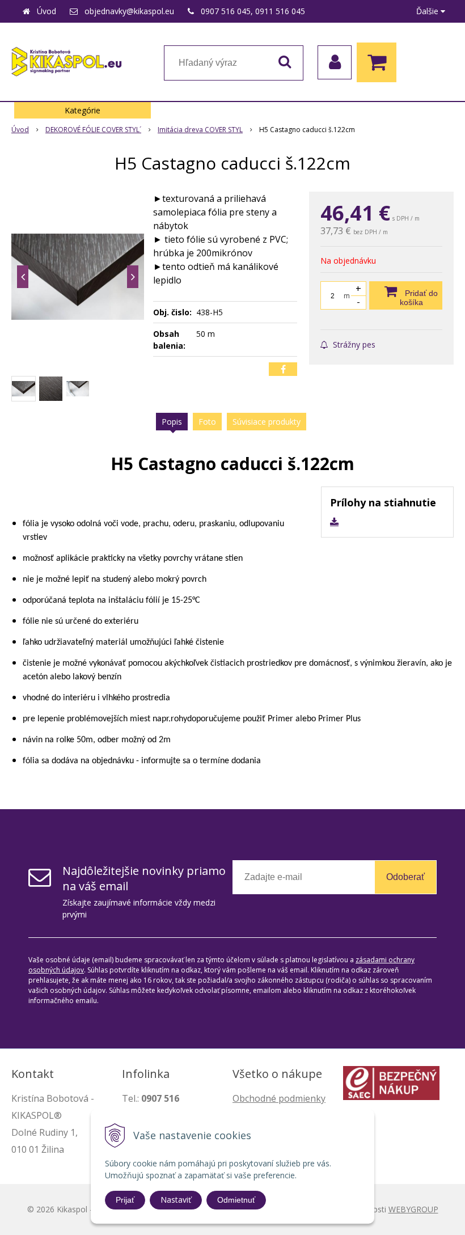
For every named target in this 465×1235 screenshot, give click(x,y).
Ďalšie (428, 11)
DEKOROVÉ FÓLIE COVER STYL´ (93, 129)
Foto (207, 421)
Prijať (125, 1199)
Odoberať (405, 877)
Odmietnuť (236, 1199)
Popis (172, 421)
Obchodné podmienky (278, 1098)
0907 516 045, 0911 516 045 (253, 11)
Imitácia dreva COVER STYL (200, 129)
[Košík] (379, 62)
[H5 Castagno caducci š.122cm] (77, 277)
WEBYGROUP (413, 1209)
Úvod (46, 11)
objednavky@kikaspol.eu (129, 11)
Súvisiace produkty (266, 421)
